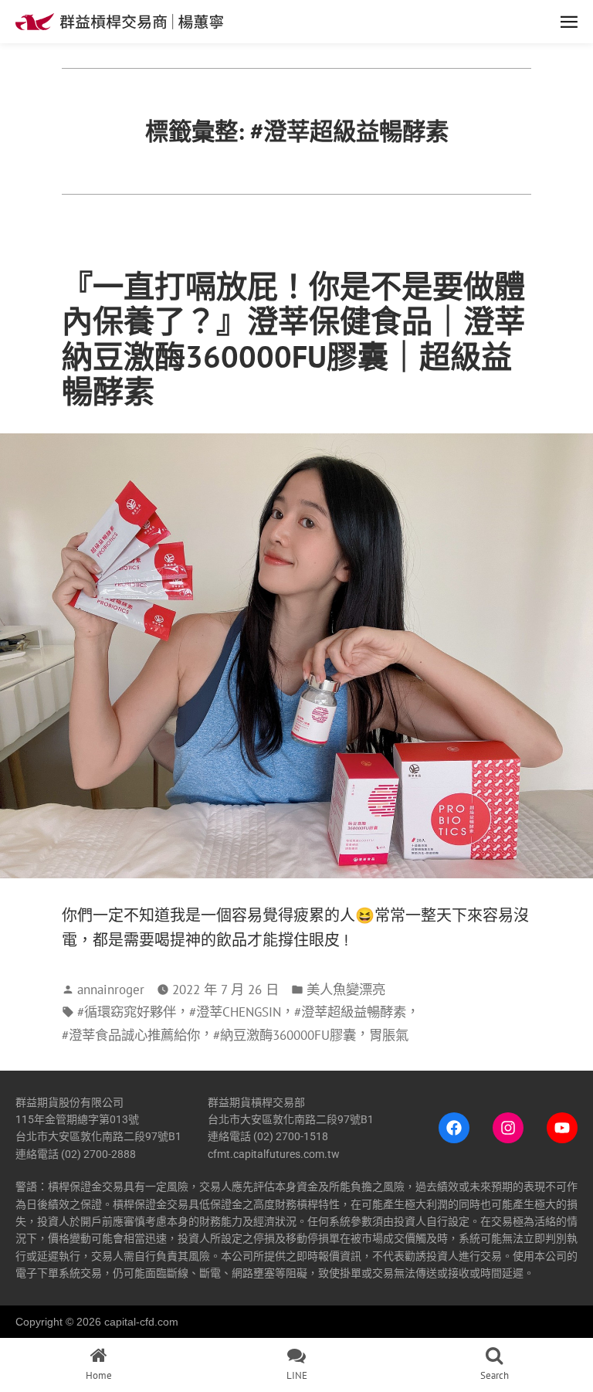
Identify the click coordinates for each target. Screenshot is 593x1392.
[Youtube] (562, 1127)
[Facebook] (454, 1127)
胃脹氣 (388, 1035)
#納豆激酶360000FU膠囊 (284, 1035)
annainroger (110, 989)
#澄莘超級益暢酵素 (350, 1011)
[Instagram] (508, 1127)
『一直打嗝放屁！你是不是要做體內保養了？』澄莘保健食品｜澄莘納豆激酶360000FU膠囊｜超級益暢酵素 (293, 338)
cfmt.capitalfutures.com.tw (274, 1154)
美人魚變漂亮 (346, 989)
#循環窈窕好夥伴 (126, 1011)
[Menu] (408, 21)
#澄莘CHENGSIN (235, 1011)
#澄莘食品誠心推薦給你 (131, 1035)
